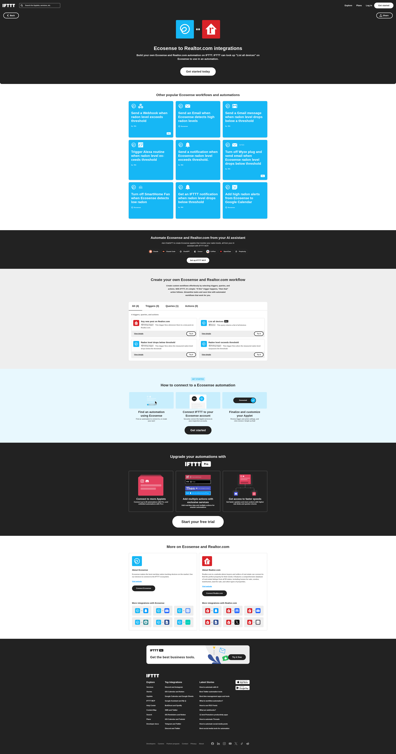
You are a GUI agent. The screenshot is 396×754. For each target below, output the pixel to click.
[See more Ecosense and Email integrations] (162, 611)
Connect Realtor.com (214, 593)
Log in (369, 5)
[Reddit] (248, 743)
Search (149, 714)
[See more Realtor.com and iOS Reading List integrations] (254, 622)
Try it (191, 334)
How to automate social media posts (213, 724)
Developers (150, 744)
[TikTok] (242, 743)
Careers (161, 744)
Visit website (137, 581)
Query (213, 325)
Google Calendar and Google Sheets (179, 696)
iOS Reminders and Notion (175, 714)
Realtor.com (198, 48)
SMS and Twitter (171, 710)
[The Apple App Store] (243, 682)
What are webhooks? (207, 710)
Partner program (173, 744)
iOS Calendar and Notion (174, 692)
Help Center (151, 705)
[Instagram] (224, 743)
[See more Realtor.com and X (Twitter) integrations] (233, 622)
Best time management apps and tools (214, 696)
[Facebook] (212, 743)
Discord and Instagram (174, 687)
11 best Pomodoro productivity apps (213, 714)
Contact (185, 744)
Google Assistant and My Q (175, 701)
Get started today (198, 71)
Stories (149, 692)
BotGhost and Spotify (173, 705)
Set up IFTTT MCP (198, 260)
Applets (149, 696)
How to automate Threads (209, 719)
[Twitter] (236, 743)
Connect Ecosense (143, 588)
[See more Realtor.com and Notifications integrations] (212, 611)
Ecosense (165, 48)
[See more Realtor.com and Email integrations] (254, 611)
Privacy (193, 744)
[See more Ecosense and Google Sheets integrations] (162, 622)
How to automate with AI (208, 687)
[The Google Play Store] (243, 688)
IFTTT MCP (150, 701)
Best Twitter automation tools (210, 692)
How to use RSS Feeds (208, 705)
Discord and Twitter (172, 728)
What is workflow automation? (211, 701)
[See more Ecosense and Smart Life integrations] (183, 611)
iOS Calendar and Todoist (175, 719)
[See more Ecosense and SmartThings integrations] (141, 622)
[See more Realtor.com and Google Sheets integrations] (212, 622)
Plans (359, 5)
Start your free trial (198, 522)
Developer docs (152, 724)
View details (138, 334)
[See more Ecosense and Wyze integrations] (183, 622)
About (201, 744)
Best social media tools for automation (214, 728)
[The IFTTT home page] (9, 5)
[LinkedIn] (218, 743)
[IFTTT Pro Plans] (226, 321)
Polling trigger (148, 325)
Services (149, 687)
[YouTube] (230, 743)
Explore (348, 5)
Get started (383, 5)
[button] (198, 430)
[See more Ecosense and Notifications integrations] (141, 611)
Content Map (151, 710)
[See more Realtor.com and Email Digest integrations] (233, 611)
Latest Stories (206, 682)
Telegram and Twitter (173, 724)
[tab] (135, 306)
